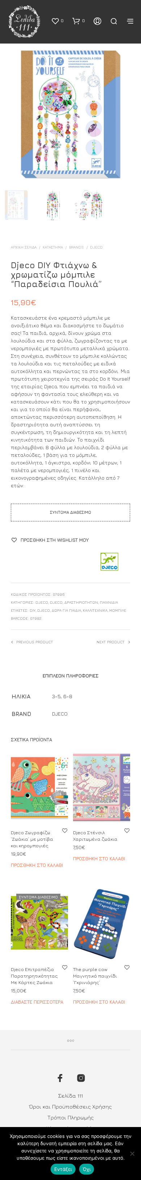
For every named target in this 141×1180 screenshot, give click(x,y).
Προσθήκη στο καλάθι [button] (37, 865)
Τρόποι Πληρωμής (70, 1117)
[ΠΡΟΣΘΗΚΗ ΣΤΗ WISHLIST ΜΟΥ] (64, 830)
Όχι (87, 1169)
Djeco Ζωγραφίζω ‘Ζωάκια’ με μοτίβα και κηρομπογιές (32, 838)
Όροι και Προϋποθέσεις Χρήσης (70, 1106)
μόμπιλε (117, 610)
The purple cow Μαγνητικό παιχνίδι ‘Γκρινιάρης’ (95, 975)
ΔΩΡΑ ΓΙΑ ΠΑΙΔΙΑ (66, 610)
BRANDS (76, 247)
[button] (57, 20)
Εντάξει (63, 1169)
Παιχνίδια (109, 602)
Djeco (96, 247)
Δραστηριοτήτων (81, 602)
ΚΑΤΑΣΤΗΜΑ (53, 247)
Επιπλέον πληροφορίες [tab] (71, 676)
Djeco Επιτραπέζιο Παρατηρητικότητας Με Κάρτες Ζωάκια (34, 975)
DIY (32, 610)
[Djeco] (109, 562)
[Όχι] (132, 1153)
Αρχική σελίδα (24, 247)
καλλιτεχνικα (95, 610)
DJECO (56, 602)
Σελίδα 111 (70, 1096)
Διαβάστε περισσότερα (37, 1002)
